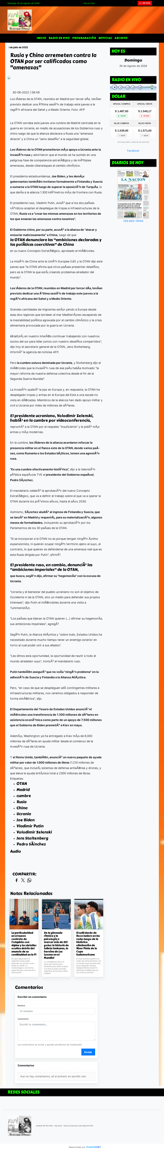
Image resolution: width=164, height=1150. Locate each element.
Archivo (121, 38)
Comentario (23, 1019)
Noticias (105, 38)
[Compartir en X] (22, 880)
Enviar (88, 1052)
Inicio (41, 38)
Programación (84, 38)
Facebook (133, 150)
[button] (134, 3)
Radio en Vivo (59, 38)
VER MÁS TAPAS (133, 221)
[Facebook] (155, 3)
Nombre (21, 1005)
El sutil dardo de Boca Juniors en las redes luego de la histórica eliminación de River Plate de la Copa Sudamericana (88, 943)
